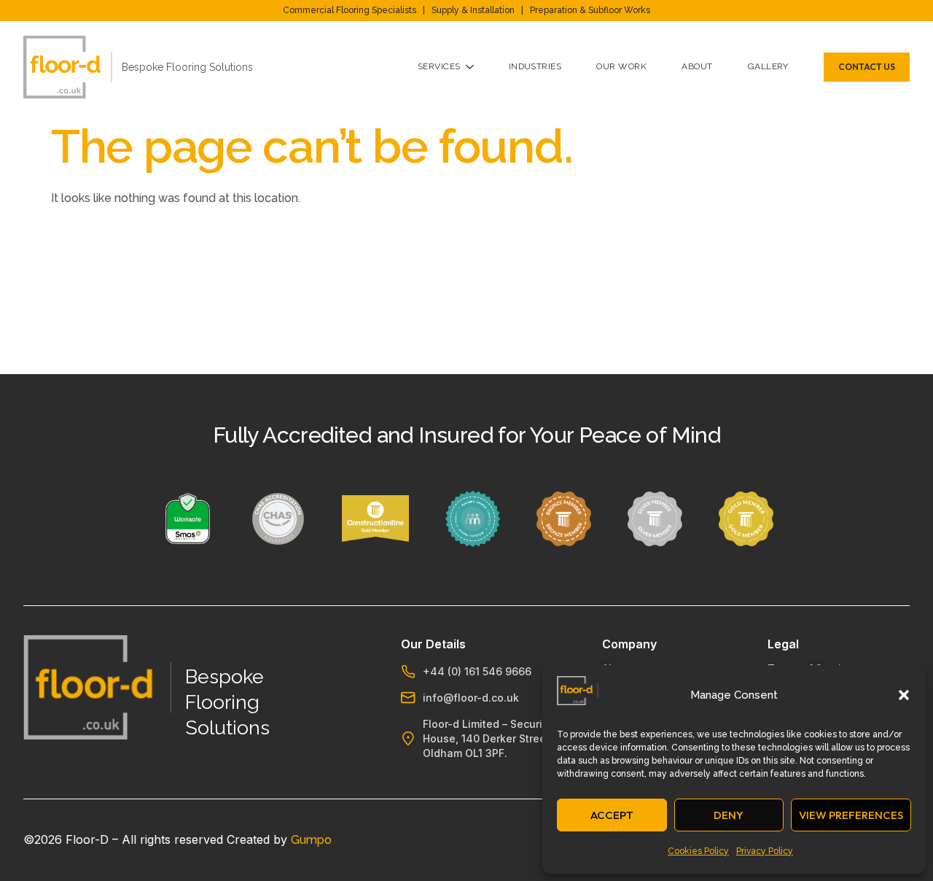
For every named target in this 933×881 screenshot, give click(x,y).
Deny (728, 815)
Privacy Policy (764, 851)
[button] (904, 695)
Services (439, 66)
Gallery (768, 66)
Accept (611, 815)
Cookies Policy (698, 851)
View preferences (851, 815)
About (697, 66)
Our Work (621, 66)
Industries (535, 66)
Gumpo (311, 840)
